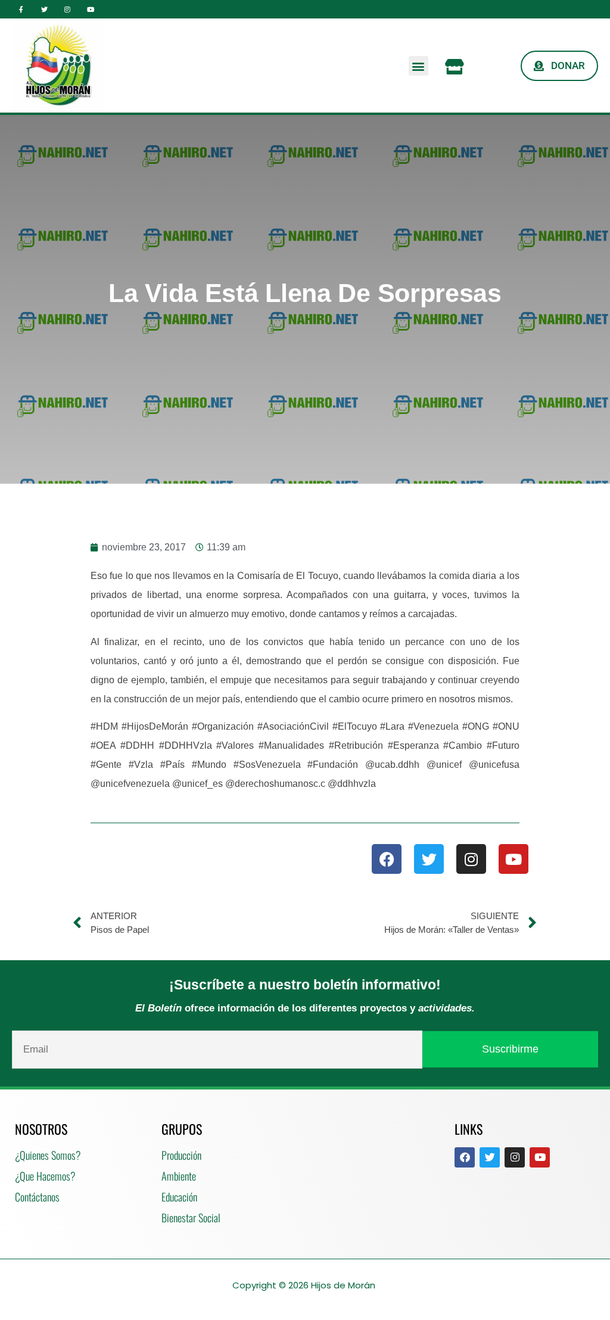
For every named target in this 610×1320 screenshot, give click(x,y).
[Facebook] (387, 859)
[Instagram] (67, 9)
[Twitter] (44, 9)
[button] (418, 66)
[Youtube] (90, 9)
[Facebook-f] (21, 9)
